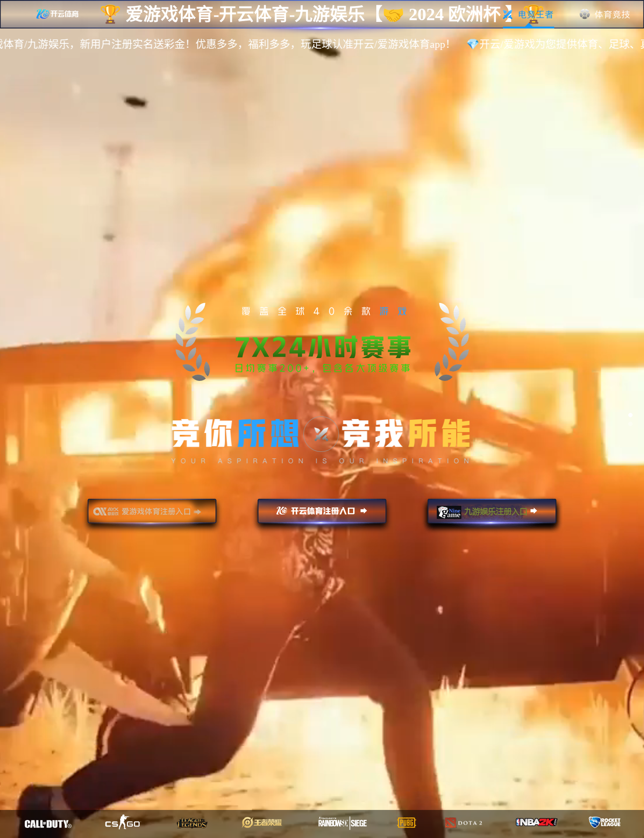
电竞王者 (528, 14)
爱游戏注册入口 (152, 515)
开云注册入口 (322, 515)
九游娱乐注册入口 (492, 515)
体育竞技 (605, 14)
